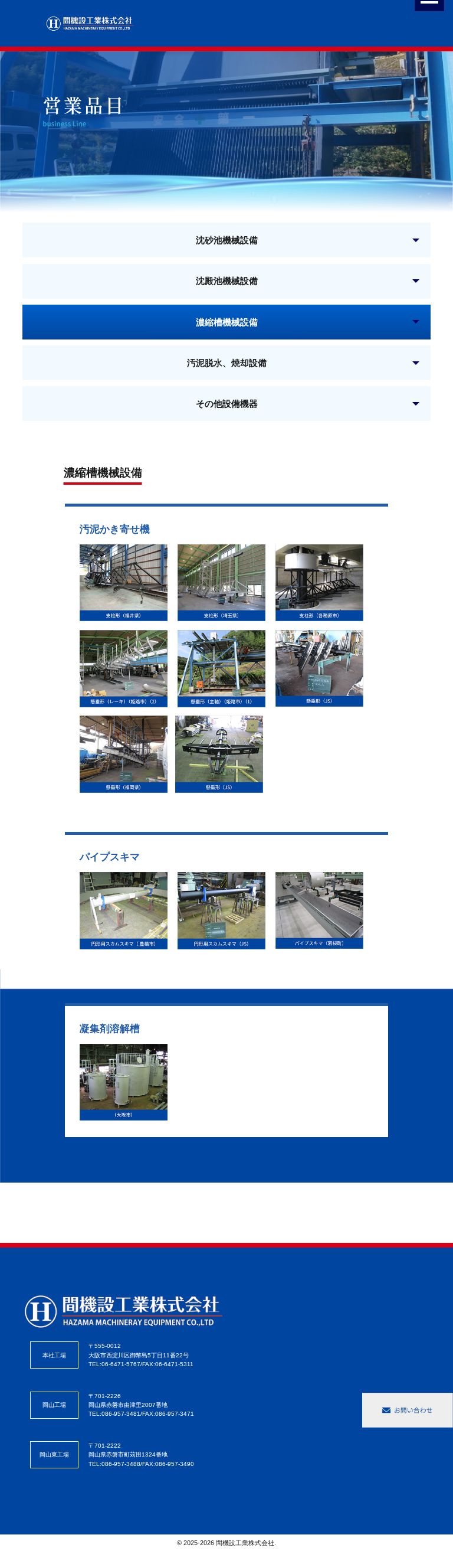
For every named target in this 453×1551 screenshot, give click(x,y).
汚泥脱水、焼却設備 (227, 362)
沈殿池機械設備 (227, 280)
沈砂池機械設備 (227, 240)
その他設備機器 (227, 403)
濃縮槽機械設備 (227, 322)
